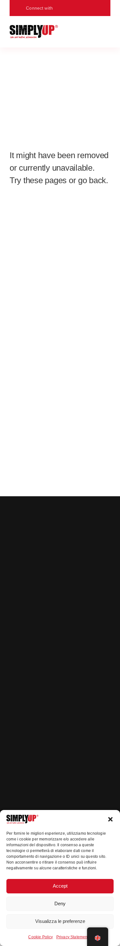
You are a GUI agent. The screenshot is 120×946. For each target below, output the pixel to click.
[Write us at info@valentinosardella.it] (82, 8)
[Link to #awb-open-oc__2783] (105, 32)
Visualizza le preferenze (60, 921)
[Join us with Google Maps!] (61, 8)
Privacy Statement (72, 937)
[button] (110, 819)
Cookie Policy (40, 937)
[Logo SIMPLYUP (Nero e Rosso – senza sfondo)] (34, 28)
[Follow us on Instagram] (71, 8)
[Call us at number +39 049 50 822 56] (92, 8)
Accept (60, 886)
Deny (60, 903)
